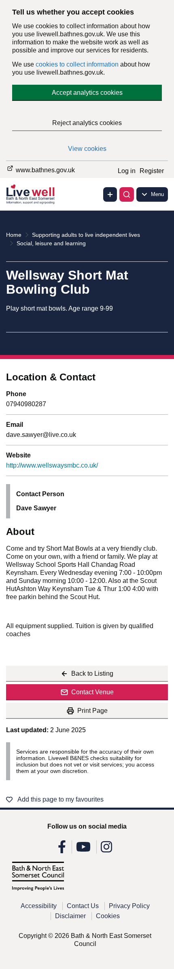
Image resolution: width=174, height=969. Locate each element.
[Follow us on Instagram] (106, 849)
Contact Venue (92, 692)
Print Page (92, 710)
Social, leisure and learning (51, 243)
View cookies (87, 148)
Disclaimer (70, 916)
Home (13, 235)
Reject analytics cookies (87, 122)
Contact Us (83, 905)
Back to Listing (92, 673)
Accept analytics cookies (87, 92)
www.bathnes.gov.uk (44, 170)
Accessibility (39, 905)
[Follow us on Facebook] (62, 849)
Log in (127, 170)
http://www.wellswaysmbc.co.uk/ (52, 465)
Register (152, 170)
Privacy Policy (129, 905)
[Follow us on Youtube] (83, 849)
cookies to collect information (77, 64)
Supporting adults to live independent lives (86, 235)
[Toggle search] (126, 194)
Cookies (108, 916)
